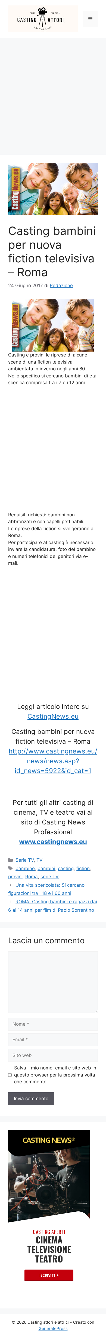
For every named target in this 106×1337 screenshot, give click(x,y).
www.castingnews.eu (53, 842)
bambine (25, 868)
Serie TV (24, 860)
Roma (31, 876)
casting (66, 868)
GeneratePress (53, 1328)
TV (39, 860)
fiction (83, 868)
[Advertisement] (53, 94)
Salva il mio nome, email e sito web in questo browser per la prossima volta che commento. (55, 1074)
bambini (46, 868)
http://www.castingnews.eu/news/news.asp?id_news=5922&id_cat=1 (53, 761)
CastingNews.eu (53, 716)
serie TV (49, 876)
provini (15, 876)
